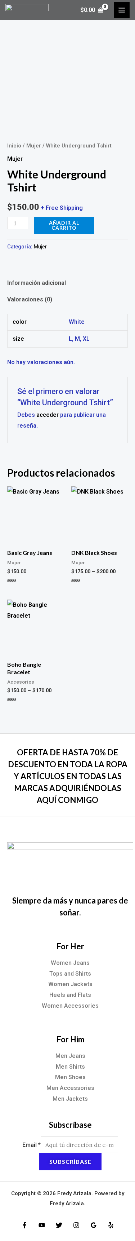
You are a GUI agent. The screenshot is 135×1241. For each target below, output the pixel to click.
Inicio (14, 145)
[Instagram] (76, 1225)
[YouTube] (42, 1225)
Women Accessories (70, 1005)
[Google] (93, 1225)
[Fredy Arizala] (27, 10)
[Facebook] (24, 1225)
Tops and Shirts (70, 973)
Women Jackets (70, 984)
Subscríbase (70, 1161)
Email (31, 1144)
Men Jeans (70, 1055)
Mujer (33, 145)
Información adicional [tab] (36, 282)
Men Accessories (70, 1088)
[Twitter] (59, 1225)
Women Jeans (70, 962)
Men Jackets (70, 1098)
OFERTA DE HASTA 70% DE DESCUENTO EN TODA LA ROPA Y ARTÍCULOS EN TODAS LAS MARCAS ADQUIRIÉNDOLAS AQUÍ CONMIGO (67, 776)
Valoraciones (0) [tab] (29, 299)
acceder (47, 414)
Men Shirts (70, 1066)
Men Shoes (70, 1077)
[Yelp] (111, 1225)
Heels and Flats (70, 995)
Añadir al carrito (64, 225)
